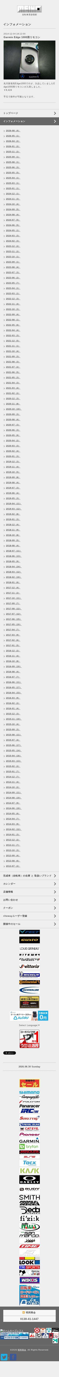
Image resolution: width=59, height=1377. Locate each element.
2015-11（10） (14, 719)
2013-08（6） (13, 861)
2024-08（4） (13, 215)
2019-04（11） (14, 504)
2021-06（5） (13, 372)
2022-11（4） (13, 304)
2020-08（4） (13, 419)
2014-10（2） (13, 787)
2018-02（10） (14, 577)
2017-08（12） (14, 609)
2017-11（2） (13, 593)
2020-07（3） (13, 425)
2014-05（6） (13, 813)
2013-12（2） (13, 840)
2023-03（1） (13, 293)
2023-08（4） (13, 267)
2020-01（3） (13, 456)
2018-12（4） (13, 525)
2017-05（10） (14, 624)
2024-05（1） (13, 230)
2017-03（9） (13, 635)
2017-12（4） (13, 588)
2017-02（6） (13, 640)
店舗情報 (8, 891)
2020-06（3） (13, 430)
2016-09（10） (14, 666)
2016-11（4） (13, 656)
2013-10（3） (13, 850)
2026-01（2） (13, 146)
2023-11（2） (13, 251)
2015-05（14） (14, 750)
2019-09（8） (13, 477)
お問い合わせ (10, 899)
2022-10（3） (13, 309)
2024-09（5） (13, 209)
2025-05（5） (13, 173)
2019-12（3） (13, 461)
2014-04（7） (13, 819)
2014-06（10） (14, 808)
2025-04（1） (13, 178)
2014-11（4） (13, 782)
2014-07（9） (13, 803)
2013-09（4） (13, 855)
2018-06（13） (14, 556)
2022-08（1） (13, 320)
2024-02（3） (13, 241)
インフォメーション (14, 121)
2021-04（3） (13, 383)
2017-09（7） (13, 603)
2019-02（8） (13, 514)
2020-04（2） (13, 440)
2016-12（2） (13, 651)
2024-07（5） (13, 220)
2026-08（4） (13, 131)
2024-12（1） (13, 194)
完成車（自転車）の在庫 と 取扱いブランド (27, 875)
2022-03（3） (13, 335)
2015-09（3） (13, 729)
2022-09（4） (13, 314)
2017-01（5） (13, 645)
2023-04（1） (13, 288)
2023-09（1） (13, 262)
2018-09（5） (13, 540)
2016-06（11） (14, 682)
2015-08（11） (14, 735)
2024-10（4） (13, 204)
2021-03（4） (13, 388)
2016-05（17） (14, 687)
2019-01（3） (13, 519)
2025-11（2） (13, 152)
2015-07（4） (13, 740)
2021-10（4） (13, 351)
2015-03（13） (14, 761)
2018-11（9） (13, 530)
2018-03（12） (14, 572)
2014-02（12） (14, 829)
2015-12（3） (13, 714)
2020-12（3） (13, 398)
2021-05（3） (13, 377)
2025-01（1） (13, 188)
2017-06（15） (14, 619)
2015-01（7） (13, 771)
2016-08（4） (13, 672)
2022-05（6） (13, 325)
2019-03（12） (14, 509)
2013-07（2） (13, 866)
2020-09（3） (13, 414)
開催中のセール (11, 924)
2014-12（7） (13, 777)
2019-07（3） (13, 488)
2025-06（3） (13, 167)
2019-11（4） (13, 467)
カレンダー (9, 883)
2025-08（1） (13, 162)
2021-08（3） (13, 362)
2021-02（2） (13, 393)
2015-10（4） (13, 724)
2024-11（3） (13, 199)
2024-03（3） (13, 236)
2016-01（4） (13, 708)
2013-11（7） (13, 845)
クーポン (8, 908)
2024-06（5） (13, 225)
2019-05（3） (13, 498)
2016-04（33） (14, 693)
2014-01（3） (13, 834)
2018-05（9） (13, 561)
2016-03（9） (13, 698)
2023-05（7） (13, 283)
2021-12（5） (13, 341)
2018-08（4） (13, 546)
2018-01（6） (13, 582)
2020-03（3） (13, 446)
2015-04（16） (14, 756)
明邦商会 (22, 1350)
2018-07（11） (14, 551)
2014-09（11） (14, 792)
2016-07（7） (13, 677)
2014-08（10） (14, 798)
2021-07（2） (13, 367)
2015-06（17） (14, 745)
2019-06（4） (13, 493)
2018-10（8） (13, 535)
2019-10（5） (13, 472)
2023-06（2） (13, 278)
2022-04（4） (13, 330)
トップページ (10, 113)
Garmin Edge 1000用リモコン (22, 37)
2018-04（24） (14, 567)
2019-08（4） (13, 482)
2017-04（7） (13, 630)
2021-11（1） (13, 346)
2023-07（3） (13, 272)
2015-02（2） (13, 766)
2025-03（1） (13, 183)
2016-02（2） (13, 703)
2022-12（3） (13, 299)
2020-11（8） (13, 404)
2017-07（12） (14, 614)
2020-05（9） (13, 435)
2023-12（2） (13, 246)
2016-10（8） (13, 661)
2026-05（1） (13, 136)
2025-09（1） (13, 157)
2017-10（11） (14, 598)
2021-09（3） (13, 356)
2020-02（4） (13, 451)
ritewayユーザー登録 (15, 916)
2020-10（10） (14, 409)
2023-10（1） (13, 257)
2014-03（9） (13, 824)
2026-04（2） (13, 141)
